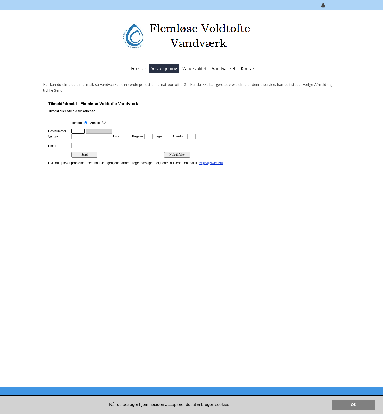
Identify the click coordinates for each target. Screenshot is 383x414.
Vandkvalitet (194, 68)
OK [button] (353, 405)
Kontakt (248, 68)
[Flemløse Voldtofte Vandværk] (189, 36)
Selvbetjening (164, 68)
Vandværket (224, 68)
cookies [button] (222, 404)
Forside (138, 68)
